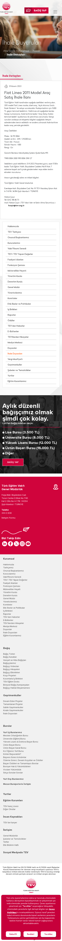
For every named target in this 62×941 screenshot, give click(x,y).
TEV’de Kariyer (10, 823)
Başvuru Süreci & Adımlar (14, 757)
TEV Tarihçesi (14, 232)
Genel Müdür (14, 287)
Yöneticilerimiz (15, 293)
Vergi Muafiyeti (15, 359)
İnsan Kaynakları (12, 816)
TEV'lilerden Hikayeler (18, 337)
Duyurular (12, 348)
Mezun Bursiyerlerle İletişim (17, 784)
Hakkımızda (13, 227)
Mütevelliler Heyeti (17, 271)
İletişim (7, 830)
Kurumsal (23, 51)
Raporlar (12, 315)
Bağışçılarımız (9, 663)
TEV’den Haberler (16, 326)
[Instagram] (22, 543)
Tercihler (48, 934)
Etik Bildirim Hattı (11, 845)
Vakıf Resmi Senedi (17, 249)
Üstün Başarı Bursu (12, 745)
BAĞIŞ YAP (13, 462)
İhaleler (36, 51)
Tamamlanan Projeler (13, 704)
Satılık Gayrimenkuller (13, 707)
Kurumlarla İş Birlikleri (13, 679)
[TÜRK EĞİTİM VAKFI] (6, 8)
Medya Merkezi (15, 343)
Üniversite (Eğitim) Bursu (14, 739)
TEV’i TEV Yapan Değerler (20, 254)
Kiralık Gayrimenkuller (13, 710)
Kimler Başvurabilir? (12, 754)
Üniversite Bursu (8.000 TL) (27, 437)
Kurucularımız (14, 243)
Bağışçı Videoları (11, 666)
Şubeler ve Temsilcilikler (19, 370)
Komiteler (12, 298)
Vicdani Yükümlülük (12, 770)
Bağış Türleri (9, 654)
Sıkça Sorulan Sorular (13, 773)
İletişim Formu (8, 518)
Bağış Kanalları (10, 657)
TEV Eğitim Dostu (11, 682)
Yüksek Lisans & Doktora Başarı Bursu (20, 742)
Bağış (6, 648)
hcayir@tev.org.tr (16, 206)
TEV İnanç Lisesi (10, 806)
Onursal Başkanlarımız (18, 238)
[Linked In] (4, 543)
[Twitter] (16, 543)
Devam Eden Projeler (13, 701)
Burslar (7, 726)
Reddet (30, 934)
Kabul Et (13, 934)
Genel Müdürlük (10, 836)
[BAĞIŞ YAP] (36, 10)
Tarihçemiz (8, 568)
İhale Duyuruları (15, 354)
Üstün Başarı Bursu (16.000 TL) (30, 448)
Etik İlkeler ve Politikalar (19, 304)
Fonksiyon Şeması (16, 265)
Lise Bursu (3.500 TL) (22, 432)
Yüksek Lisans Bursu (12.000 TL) (31, 443)
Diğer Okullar (9, 809)
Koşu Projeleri (9, 676)
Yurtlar (11, 376)
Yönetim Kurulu (15, 276)
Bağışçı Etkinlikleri (11, 673)
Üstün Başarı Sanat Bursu (14, 748)
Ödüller (11, 321)
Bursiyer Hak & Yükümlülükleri (17, 767)
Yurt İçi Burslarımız (12, 733)
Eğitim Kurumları (13, 800)
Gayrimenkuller (15, 365)
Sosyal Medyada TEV (15, 852)
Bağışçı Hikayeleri (11, 669)
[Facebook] (10, 543)
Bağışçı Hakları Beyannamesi (16, 688)
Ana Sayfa (9, 51)
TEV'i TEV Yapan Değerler (15, 580)
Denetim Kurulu (15, 282)
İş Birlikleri (12, 310)
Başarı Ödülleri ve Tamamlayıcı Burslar (20, 764)
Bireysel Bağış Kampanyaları (16, 685)
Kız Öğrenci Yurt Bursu (13, 751)
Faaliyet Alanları (15, 260)
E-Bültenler (13, 332)
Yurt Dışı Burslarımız (13, 779)
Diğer (9, 453)
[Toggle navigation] (55, 12)
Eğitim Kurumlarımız (17, 381)
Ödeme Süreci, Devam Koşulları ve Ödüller (23, 760)
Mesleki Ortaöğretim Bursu (15, 736)
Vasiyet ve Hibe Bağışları (14, 660)
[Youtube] (28, 543)
